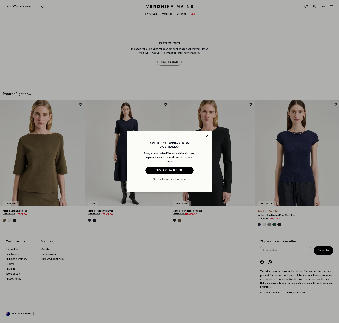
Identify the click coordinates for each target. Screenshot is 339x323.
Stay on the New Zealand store (169, 179)
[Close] (207, 136)
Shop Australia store (169, 170)
